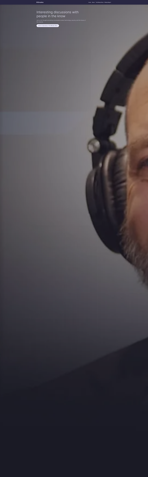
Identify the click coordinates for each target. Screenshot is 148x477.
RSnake (40, 2)
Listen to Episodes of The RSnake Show (48, 25)
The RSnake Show (100, 2)
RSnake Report (107, 2)
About (93, 2)
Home (89, 2)
